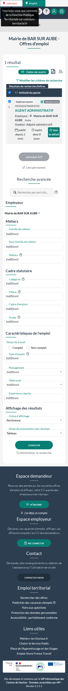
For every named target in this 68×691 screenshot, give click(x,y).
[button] (56, 192)
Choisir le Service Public (34, 643)
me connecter (35, 543)
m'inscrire (36, 504)
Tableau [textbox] (12, 433)
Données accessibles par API (44, 682)
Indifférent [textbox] (13, 372)
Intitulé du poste (29, 92)
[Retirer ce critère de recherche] (39, 213)
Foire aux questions (34, 607)
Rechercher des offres (34, 597)
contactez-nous (34, 577)
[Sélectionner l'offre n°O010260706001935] (9, 101)
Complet (17, 347)
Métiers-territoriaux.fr (34, 638)
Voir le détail (54, 132)
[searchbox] (34, 234)
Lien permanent (36, 167)
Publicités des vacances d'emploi (32, 602)
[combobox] (34, 234)
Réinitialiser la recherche (35, 452)
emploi (32, 3)
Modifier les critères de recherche (40, 80)
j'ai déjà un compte (35, 513)
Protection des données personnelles (34, 612)
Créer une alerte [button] (36, 72)
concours (11, 3)
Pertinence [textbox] (14, 420)
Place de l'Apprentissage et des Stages (34, 648)
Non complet (39, 347)
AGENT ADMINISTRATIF (34, 110)
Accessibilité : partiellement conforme (34, 617)
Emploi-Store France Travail (34, 653)
